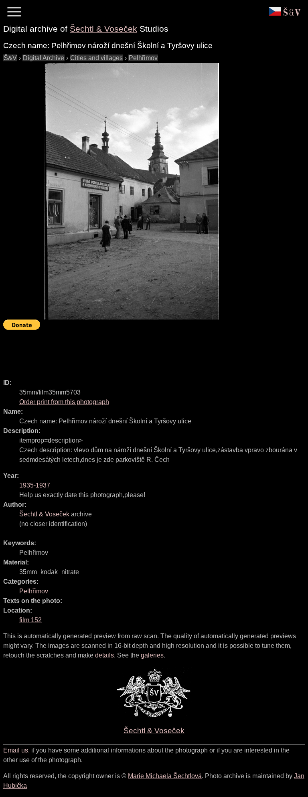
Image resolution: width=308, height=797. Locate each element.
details (104, 655)
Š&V (10, 58)
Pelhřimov (143, 58)
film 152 (30, 620)
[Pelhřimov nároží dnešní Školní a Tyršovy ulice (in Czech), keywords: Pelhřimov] (131, 191)
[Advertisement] (149, 351)
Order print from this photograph (64, 401)
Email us (15, 750)
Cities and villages (96, 58)
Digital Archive (43, 58)
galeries (152, 655)
